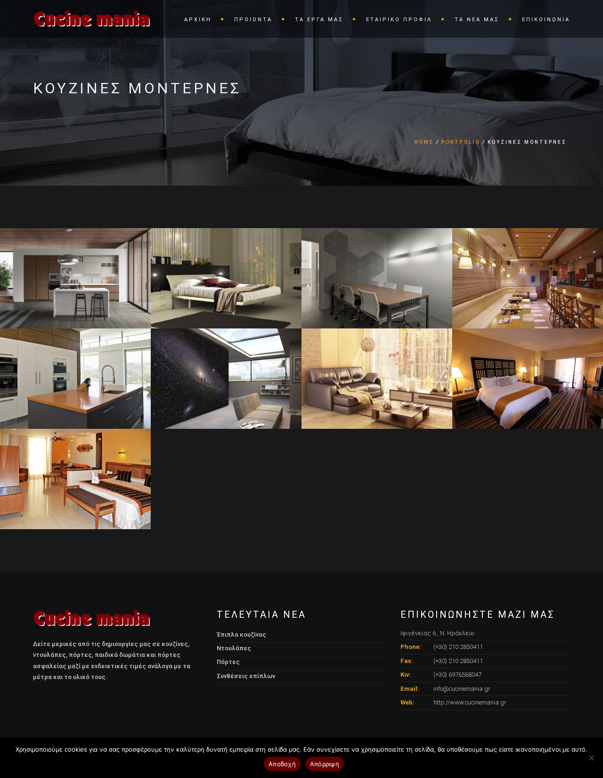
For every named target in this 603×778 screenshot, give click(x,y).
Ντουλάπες (234, 648)
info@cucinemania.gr (461, 688)
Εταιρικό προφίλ (399, 19)
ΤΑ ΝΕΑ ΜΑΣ (477, 19)
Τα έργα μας (319, 19)
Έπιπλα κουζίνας (241, 634)
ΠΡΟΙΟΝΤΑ (253, 19)
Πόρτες (228, 661)
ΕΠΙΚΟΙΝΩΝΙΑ (546, 19)
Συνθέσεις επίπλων (246, 676)
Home (424, 142)
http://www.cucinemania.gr (469, 702)
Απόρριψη (324, 764)
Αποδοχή (282, 764)
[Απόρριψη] (591, 757)
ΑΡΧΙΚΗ (198, 19)
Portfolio (460, 142)
